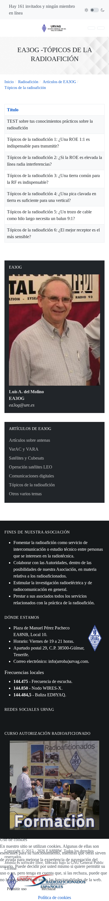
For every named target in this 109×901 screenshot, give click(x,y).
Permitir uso (17, 889)
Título (12, 109)
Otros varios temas (25, 493)
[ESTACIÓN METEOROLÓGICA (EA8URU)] (101, 28)
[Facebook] (8, 719)
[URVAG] (54, 27)
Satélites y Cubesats (26, 458)
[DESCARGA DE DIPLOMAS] (91, 28)
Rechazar (49, 889)
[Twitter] (15, 719)
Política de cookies (54, 897)
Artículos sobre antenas (29, 440)
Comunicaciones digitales (31, 476)
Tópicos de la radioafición (32, 484)
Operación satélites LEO (30, 467)
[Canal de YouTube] (22, 719)
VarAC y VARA (24, 449)
